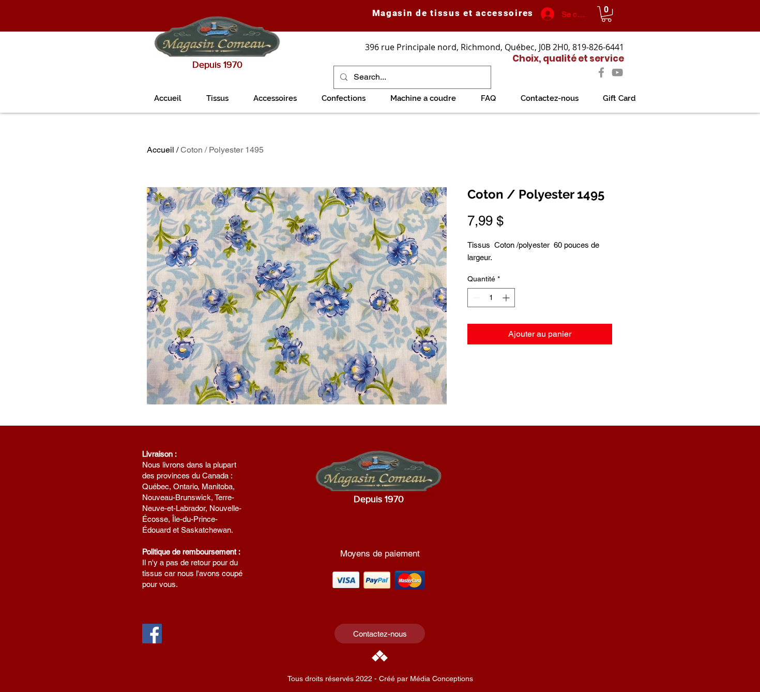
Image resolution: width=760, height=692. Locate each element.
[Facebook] (601, 72)
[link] (606, 14)
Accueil (160, 150)
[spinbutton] (491, 298)
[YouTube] (617, 72)
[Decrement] (475, 298)
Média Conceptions (441, 678)
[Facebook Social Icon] (152, 633)
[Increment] (506, 298)
